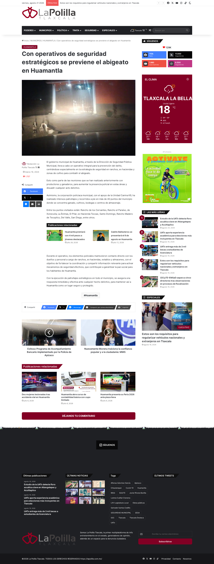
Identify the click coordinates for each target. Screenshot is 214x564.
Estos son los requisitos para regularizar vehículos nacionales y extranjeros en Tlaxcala (163, 337)
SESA (137, 513)
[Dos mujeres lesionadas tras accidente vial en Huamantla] (39, 382)
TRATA (75, 30)
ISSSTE (122, 493)
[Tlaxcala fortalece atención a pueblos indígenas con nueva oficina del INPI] (85, 500)
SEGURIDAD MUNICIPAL (121, 513)
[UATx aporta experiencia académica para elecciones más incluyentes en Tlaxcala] (150, 236)
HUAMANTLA (49, 40)
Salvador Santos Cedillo (120, 508)
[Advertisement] (136, 15)
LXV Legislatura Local (120, 503)
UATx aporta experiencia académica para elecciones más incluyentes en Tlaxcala (176, 235)
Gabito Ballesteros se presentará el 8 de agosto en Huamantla (121, 235)
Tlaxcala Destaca (137, 518)
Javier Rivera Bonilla (137, 493)
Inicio (26, 40)
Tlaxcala (122, 518)
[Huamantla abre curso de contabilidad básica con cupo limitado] (78, 382)
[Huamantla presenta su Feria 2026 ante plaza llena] (117, 382)
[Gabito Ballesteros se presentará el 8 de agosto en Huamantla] (101, 235)
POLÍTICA (62, 30)
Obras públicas (139, 503)
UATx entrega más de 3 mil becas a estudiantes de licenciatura (173, 249)
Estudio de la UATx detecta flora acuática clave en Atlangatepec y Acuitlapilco (175, 221)
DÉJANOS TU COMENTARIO (78, 415)
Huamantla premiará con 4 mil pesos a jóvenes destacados (75, 235)
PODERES (28, 30)
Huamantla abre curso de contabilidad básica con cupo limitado (75, 397)
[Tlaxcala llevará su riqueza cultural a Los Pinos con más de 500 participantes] (85, 492)
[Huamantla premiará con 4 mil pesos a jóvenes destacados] (55, 235)
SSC (112, 518)
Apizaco (138, 483)
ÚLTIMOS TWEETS (164, 475)
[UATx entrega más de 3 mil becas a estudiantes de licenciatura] (150, 250)
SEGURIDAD (91, 30)
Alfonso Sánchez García (120, 483)
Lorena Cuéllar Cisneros (120, 498)
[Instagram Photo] (18, 445)
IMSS (113, 493)
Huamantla (91, 295)
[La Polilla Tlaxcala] (49, 13)
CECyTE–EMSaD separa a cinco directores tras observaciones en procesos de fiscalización (101, 3)
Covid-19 (129, 488)
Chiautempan (116, 488)
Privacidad (166, 559)
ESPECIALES (108, 30)
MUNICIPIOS (45, 30)
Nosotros (187, 559)
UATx (113, 523)
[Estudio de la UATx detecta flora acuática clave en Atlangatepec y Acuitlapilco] (150, 222)
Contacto (177, 559)
